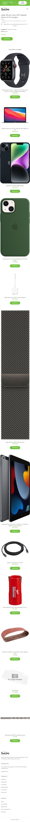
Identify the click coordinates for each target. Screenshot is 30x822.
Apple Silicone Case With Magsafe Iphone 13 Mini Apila (15, 259)
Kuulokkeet (3, 784)
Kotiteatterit (4, 782)
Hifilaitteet (3, 779)
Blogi (2, 801)
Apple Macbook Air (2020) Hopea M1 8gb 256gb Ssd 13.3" (15, 129)
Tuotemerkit (10, 29)
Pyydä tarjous (22, 3)
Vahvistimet (4, 792)
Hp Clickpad (15, 690)
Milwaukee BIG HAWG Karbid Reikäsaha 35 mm (15, 607)
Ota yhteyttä (4, 804)
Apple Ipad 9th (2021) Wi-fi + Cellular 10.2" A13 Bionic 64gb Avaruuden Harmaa (15, 525)
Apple (15, 29)
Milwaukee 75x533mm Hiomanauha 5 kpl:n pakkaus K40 (15, 652)
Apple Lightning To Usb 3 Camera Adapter (15, 297)
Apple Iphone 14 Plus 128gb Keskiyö (15, 185)
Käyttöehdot (4, 806)
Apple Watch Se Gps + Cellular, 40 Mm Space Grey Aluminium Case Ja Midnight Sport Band (15, 90)
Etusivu (2, 19)
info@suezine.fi (4, 771)
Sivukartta (3, 812)
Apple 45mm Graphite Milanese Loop (15, 442)
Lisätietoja (7, 38)
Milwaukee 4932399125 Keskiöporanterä (15, 735)
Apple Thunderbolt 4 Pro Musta (15, 562)
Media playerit (4, 787)
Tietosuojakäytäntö (6, 809)
